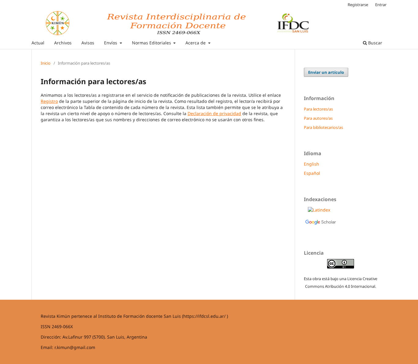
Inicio (45, 63)
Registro (49, 101)
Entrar (380, 4)
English (311, 164)
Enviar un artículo (326, 72)
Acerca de (196, 43)
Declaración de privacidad (214, 113)
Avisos (87, 43)
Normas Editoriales (152, 43)
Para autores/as (318, 118)
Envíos (111, 43)
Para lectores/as (318, 109)
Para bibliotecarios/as (323, 127)
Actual (38, 43)
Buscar (374, 43)
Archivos (63, 43)
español (312, 173)
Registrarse (358, 4)
